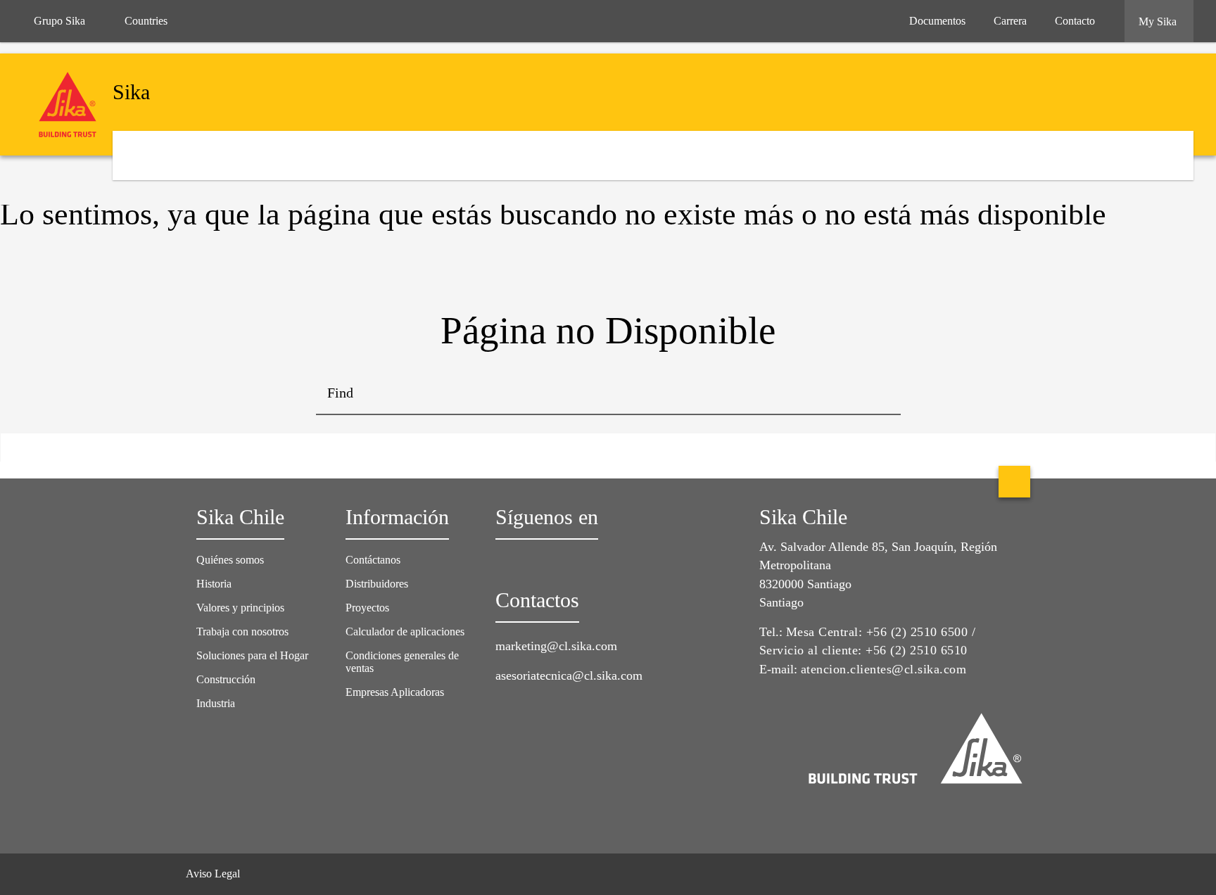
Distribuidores (377, 584)
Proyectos (367, 608)
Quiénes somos (230, 560)
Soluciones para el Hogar (252, 655)
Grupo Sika (59, 21)
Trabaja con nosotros (242, 631)
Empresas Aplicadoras (395, 692)
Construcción (225, 679)
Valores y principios (240, 608)
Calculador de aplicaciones (405, 631)
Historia (214, 584)
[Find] (880, 394)
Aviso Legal (213, 874)
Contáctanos (373, 560)
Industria (215, 703)
